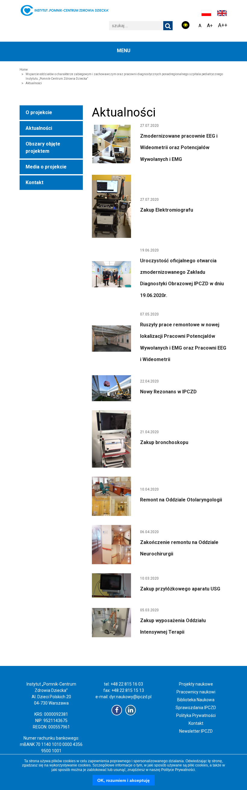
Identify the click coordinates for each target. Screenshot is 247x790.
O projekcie (39, 112)
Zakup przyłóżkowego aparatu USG (180, 589)
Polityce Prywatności (178, 770)
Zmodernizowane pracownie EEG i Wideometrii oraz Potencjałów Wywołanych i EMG (178, 147)
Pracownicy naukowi (196, 691)
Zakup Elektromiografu (166, 210)
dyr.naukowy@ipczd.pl (130, 696)
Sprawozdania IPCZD (196, 707)
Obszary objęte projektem (43, 147)
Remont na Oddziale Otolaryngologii (181, 500)
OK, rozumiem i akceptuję (123, 780)
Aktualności (39, 128)
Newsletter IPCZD (196, 731)
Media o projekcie (46, 167)
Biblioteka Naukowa (195, 699)
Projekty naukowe (196, 684)
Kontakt (34, 182)
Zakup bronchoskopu (164, 442)
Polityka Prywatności (196, 715)
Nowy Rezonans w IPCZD (168, 392)
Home (24, 69)
